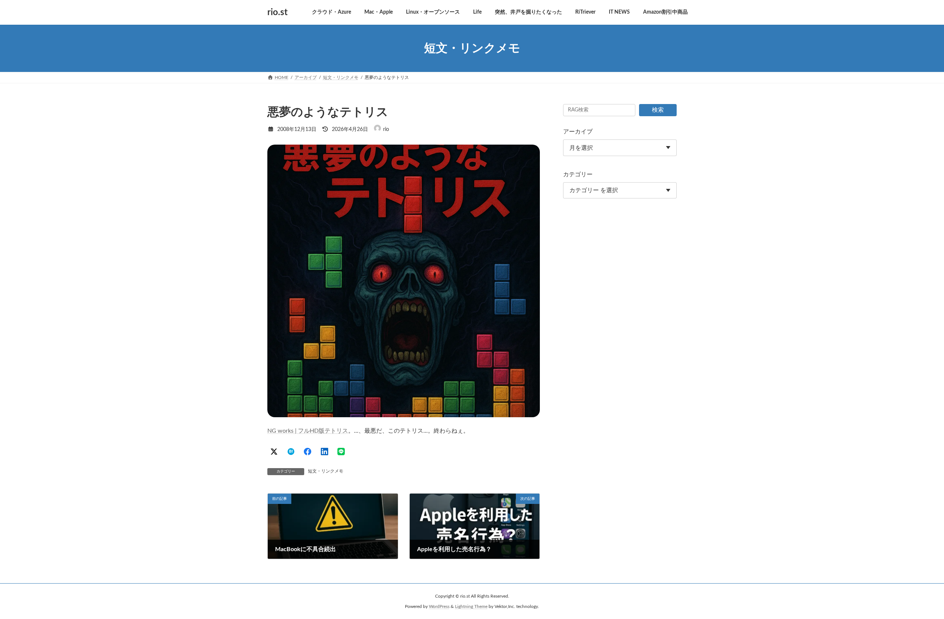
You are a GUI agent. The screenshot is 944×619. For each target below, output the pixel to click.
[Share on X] (274, 451)
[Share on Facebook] (307, 451)
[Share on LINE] (341, 451)
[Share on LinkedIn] (324, 451)
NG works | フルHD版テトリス (307, 431)
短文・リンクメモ (325, 471)
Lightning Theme (471, 606)
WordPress (439, 606)
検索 (658, 110)
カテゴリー (578, 174)
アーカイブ (578, 132)
